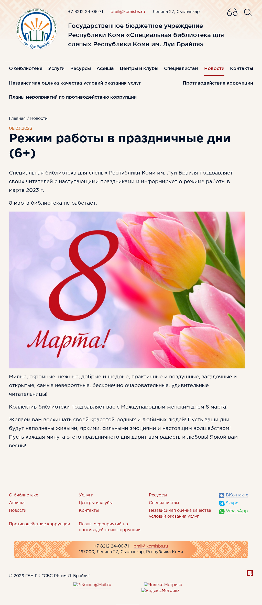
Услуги (56, 68)
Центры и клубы (139, 68)
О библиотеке (25, 68)
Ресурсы (80, 68)
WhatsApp (237, 511)
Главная (17, 119)
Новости (214, 68)
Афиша (105, 68)
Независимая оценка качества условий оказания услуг (75, 82)
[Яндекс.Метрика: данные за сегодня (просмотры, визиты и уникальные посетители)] (163, 585)
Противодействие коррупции (218, 82)
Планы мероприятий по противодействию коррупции (73, 96)
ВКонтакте (237, 495)
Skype (232, 503)
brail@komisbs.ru (128, 12)
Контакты (241, 68)
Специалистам (181, 68)
